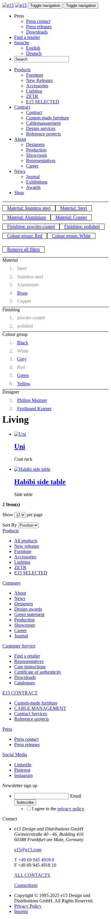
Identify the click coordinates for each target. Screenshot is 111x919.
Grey (22, 358)
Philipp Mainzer (32, 400)
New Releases (39, 80)
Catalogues (24, 682)
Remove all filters (23, 249)
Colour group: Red (24, 235)
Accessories (37, 85)
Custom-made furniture (35, 702)
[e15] (8, 5)
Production (36, 149)
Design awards (28, 609)
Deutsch (33, 53)
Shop (19, 192)
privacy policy (70, 808)
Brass (22, 293)
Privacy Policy (27, 906)
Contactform (26, 885)
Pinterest (22, 770)
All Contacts (32, 875)
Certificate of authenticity (37, 672)
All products (25, 540)
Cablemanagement (43, 123)
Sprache (21, 42)
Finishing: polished (82, 226)
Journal (33, 176)
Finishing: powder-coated (31, 226)
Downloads (37, 31)
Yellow (23, 383)
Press (7, 729)
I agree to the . (58, 808)
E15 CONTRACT (20, 692)
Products (22, 69)
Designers (35, 144)
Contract (22, 107)
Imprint (21, 911)
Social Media (14, 754)
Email (75, 795)
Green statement (29, 614)
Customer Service (19, 645)
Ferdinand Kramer (34, 408)
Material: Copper (71, 217)
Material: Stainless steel (29, 208)
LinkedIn (22, 764)
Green (23, 375)
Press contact (38, 21)
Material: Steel (73, 208)
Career (32, 165)
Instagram (23, 775)
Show (7, 514)
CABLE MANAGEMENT (40, 708)
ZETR (32, 96)
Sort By (9, 525)
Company (11, 582)
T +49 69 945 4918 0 (34, 859)
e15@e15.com (27, 849)
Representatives (40, 160)
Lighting (34, 91)
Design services (40, 128)
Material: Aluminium (26, 217)
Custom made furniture (47, 117)
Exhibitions (36, 181)
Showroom (36, 155)
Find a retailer (27, 37)
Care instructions (30, 666)
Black (22, 342)
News (19, 171)
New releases (26, 546)
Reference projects (43, 133)
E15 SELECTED (42, 101)
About (20, 139)
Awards (33, 187)
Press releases (39, 26)
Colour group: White (71, 235)
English (33, 47)
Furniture (34, 75)
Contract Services (30, 713)
